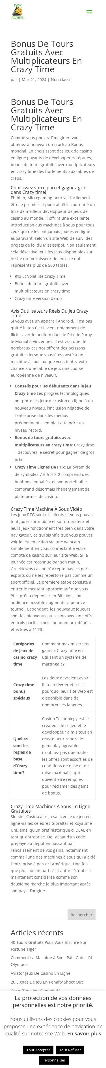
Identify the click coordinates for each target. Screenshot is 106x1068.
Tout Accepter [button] (38, 1049)
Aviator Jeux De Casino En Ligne (40, 973)
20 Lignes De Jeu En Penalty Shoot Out (47, 982)
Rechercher (81, 914)
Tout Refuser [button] (70, 1049)
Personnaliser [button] (53, 1060)
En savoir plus (84, 1033)
